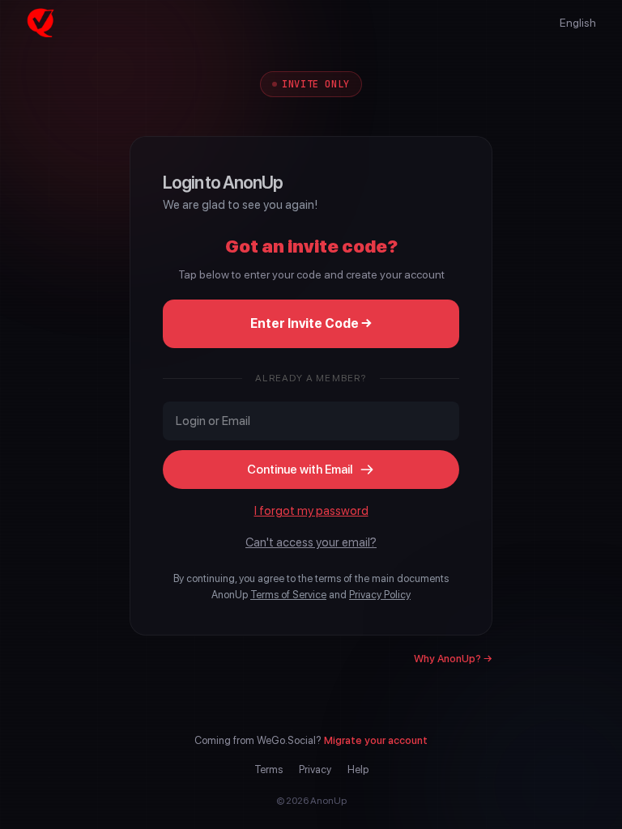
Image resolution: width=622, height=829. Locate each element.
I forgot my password (311, 511)
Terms (268, 769)
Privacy (315, 769)
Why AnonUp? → (453, 659)
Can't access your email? (311, 542)
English (578, 22)
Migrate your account (376, 740)
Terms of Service (288, 595)
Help (358, 769)
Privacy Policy (380, 595)
